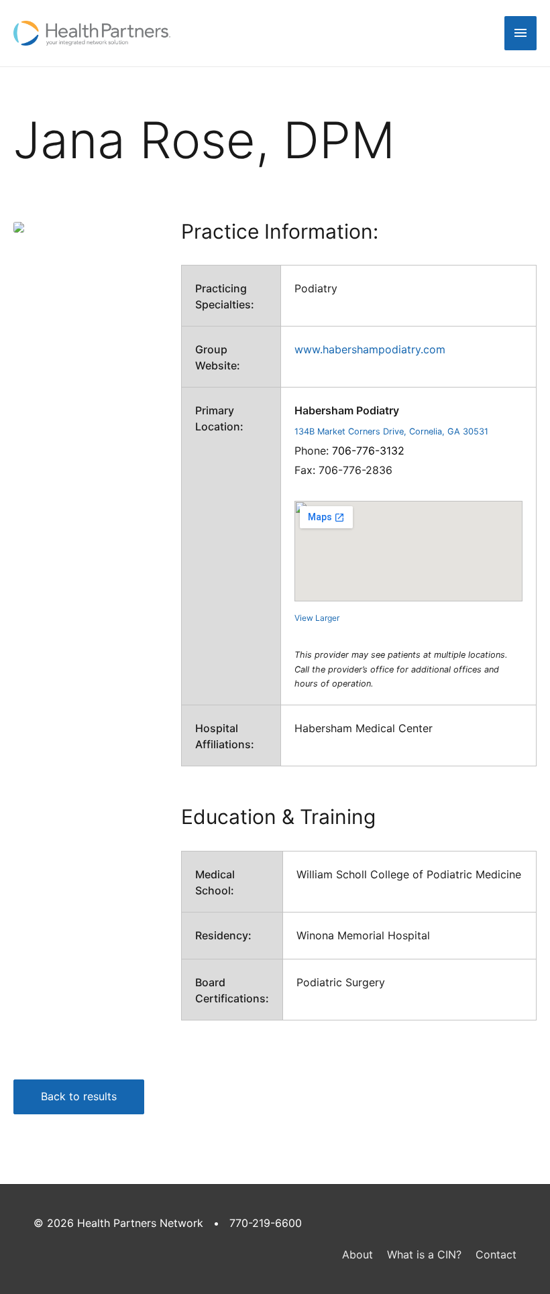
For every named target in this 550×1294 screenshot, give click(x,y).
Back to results (79, 1096)
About (357, 1254)
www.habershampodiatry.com (369, 349)
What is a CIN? (424, 1254)
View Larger (316, 618)
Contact (496, 1254)
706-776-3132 (368, 450)
